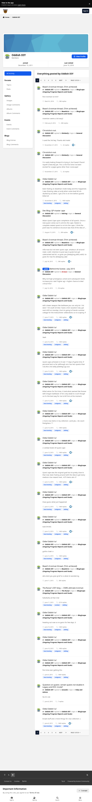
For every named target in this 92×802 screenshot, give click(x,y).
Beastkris (65, 89)
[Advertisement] (46, 25)
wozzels (65, 690)
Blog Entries (11, 140)
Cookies (17, 781)
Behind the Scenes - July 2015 (62, 268)
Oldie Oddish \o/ (50, 179)
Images (9, 100)
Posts (9, 89)
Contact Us (7, 781)
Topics (9, 85)
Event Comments (13, 129)
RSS (25, 781)
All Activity (10, 73)
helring (64, 213)
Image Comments (13, 105)
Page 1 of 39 (75, 80)
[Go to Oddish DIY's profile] (39, 88)
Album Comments (13, 113)
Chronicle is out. (49, 130)
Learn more (4, 4)
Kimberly (65, 133)
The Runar (66, 591)
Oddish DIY (49, 89)
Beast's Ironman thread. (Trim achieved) (60, 86)
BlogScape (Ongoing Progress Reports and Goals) (63, 90)
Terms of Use (34, 793)
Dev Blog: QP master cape (54, 210)
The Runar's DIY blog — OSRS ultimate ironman (63, 588)
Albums (9, 109)
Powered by (78, 781)
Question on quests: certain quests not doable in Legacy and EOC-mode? (63, 685)
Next (60, 80)
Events (9, 124)
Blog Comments (13, 144)
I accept (84, 790)
